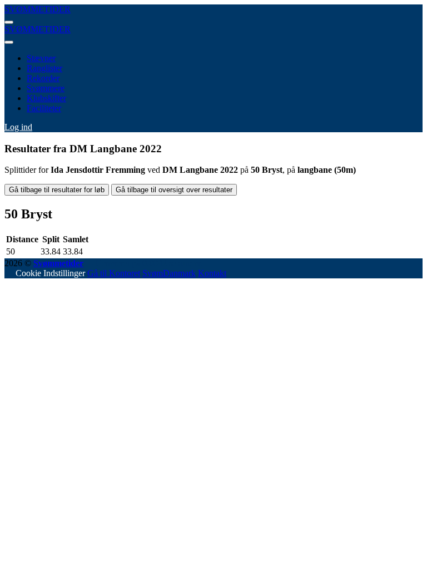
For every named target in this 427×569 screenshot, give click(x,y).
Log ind (18, 127)
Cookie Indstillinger (50, 273)
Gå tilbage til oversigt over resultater (174, 190)
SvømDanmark (169, 273)
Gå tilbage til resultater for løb (57, 190)
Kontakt (212, 273)
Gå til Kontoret (113, 273)
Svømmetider (58, 263)
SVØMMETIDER (37, 9)
